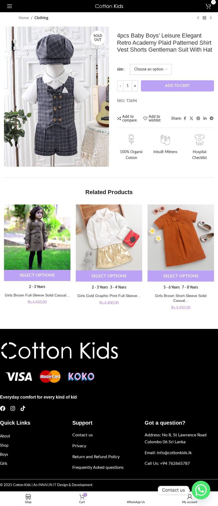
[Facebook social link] (185, 118)
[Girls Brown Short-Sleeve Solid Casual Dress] (181, 237)
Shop (4, 446)
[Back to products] (204, 18)
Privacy (79, 446)
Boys (4, 455)
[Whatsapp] (201, 490)
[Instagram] (12, 408)
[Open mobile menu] (9, 6)
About (5, 436)
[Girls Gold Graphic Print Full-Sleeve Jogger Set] (109, 237)
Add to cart (177, 86)
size (120, 69)
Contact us (82, 435)
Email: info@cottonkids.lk (168, 453)
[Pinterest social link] (198, 118)
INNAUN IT (47, 485)
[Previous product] (198, 18)
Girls (3, 464)
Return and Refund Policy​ (96, 457)
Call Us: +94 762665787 (167, 463)
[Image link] (59, 350)
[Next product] (211, 18)
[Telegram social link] (211, 118)
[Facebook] (2, 408)
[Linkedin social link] (205, 118)
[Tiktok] (23, 408)
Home (24, 18)
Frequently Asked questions (98, 467)
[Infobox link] (131, 148)
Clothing (41, 18)
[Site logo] (109, 6)
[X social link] (191, 118)
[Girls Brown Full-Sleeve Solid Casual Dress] (37, 237)
